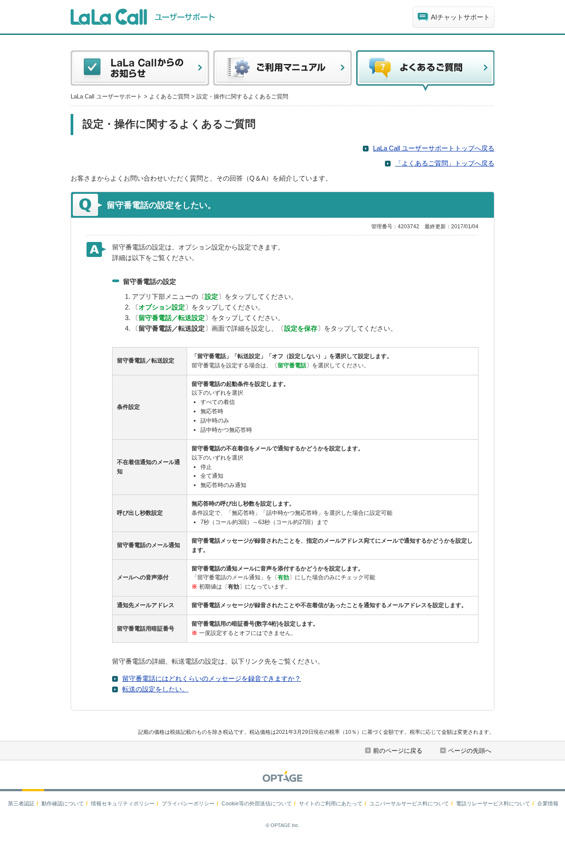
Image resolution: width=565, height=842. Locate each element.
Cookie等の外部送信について (257, 803)
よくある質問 (425, 70)
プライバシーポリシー (188, 803)
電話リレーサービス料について (493, 803)
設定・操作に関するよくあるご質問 (242, 96)
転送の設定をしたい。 (155, 689)
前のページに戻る (397, 750)
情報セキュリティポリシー (122, 803)
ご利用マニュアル (282, 70)
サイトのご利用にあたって (330, 803)
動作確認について (62, 803)
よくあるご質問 (169, 96)
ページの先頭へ (469, 750)
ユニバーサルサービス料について (409, 803)
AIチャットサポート (460, 17)
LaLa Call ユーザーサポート (106, 96)
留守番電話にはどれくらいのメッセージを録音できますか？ (211, 678)
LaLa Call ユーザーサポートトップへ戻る (433, 148)
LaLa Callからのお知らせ (140, 70)
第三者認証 (21, 803)
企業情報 (547, 803)
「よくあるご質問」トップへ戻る (444, 163)
